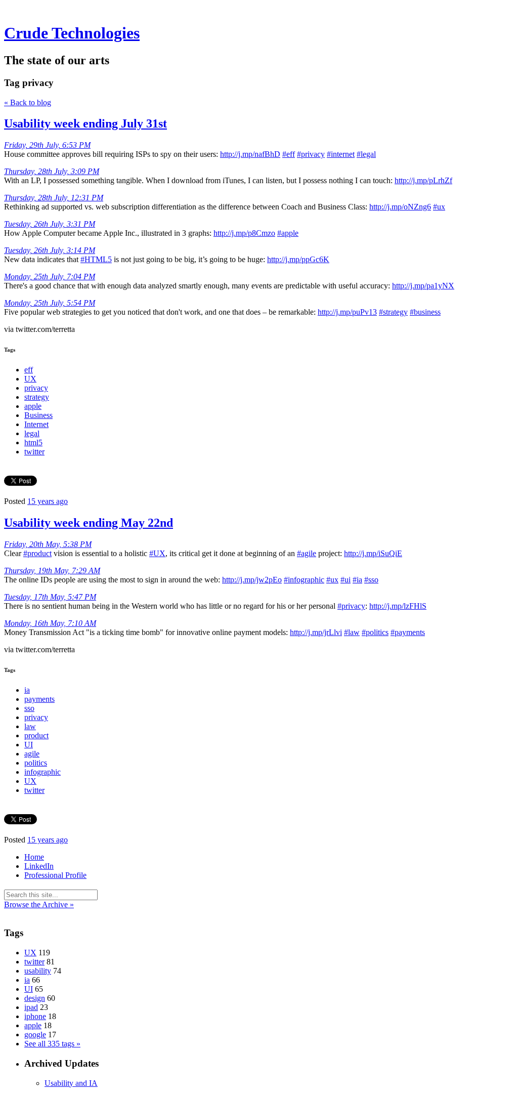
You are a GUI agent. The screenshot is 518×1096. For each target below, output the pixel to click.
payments (39, 699)
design (34, 998)
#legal (366, 154)
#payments (408, 632)
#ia (357, 579)
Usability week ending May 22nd (88, 522)
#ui (345, 579)
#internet (341, 154)
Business (38, 415)
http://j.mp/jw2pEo (252, 579)
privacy (36, 388)
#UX (157, 553)
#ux (439, 206)
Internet (36, 424)
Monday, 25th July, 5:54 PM (49, 303)
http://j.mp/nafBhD (250, 154)
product (36, 735)
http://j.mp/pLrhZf (423, 180)
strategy (36, 397)
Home (34, 857)
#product (37, 553)
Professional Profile (55, 875)
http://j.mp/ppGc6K (298, 259)
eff (28, 369)
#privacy (311, 154)
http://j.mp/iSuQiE (373, 553)
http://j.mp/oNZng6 (400, 206)
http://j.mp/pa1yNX (423, 285)
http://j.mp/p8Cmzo (244, 233)
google (35, 1034)
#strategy (393, 312)
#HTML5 (96, 259)
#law (352, 632)
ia (27, 690)
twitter (34, 451)
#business (425, 312)
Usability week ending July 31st (85, 123)
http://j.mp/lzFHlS (397, 606)
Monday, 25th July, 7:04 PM (49, 276)
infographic (42, 772)
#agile (306, 553)
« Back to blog (27, 102)
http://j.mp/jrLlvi (316, 632)
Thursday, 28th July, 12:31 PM (53, 197)
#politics (375, 632)
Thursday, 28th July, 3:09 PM (51, 171)
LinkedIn (39, 866)
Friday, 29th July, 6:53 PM (47, 145)
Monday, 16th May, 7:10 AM (50, 623)
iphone (35, 1016)
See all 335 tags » (52, 1043)
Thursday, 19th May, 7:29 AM (52, 570)
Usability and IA (71, 1083)
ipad (31, 1007)
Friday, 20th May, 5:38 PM (48, 544)
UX (30, 378)
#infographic (304, 579)
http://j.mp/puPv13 (347, 312)
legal (31, 433)
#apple (287, 233)
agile (31, 753)
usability (37, 970)
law (30, 726)
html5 (33, 442)
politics (35, 762)
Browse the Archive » (39, 904)
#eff (288, 154)
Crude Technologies (72, 33)
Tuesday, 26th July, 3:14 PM (49, 250)
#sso (371, 579)
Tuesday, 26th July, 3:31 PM (49, 224)
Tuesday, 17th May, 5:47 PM (50, 597)
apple (32, 406)
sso (29, 708)
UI (28, 744)
